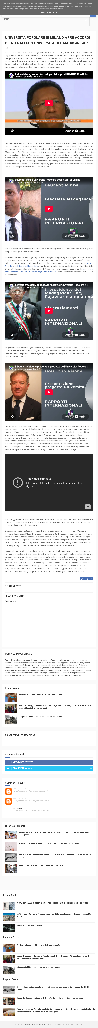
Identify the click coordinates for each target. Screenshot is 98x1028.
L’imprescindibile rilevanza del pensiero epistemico (40, 716)
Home (6, 19)
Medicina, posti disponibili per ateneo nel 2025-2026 (41, 865)
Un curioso (17, 808)
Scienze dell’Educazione (27, 266)
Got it (56, 13)
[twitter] (85, 20)
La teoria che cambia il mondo (29, 925)
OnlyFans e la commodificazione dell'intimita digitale (41, 694)
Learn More (45, 13)
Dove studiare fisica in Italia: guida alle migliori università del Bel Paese (49, 843)
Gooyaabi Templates (74, 1025)
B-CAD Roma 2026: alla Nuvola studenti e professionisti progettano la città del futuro (52, 903)
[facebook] (82, 20)
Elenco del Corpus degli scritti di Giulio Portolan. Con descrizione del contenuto (51, 998)
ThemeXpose (29, 1025)
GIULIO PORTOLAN (19, 789)
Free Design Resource (44, 1025)
